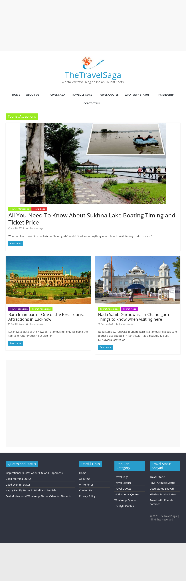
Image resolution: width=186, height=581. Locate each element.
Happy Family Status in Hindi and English (31, 490)
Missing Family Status (163, 494)
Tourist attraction (19, 308)
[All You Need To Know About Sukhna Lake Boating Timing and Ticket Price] (93, 125)
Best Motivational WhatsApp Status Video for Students (39, 496)
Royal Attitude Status (162, 482)
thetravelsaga (36, 228)
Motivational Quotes (126, 494)
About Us (32, 94)
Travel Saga (56, 94)
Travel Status (157, 477)
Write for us (86, 484)
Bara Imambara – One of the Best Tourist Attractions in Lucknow (46, 317)
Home (16, 94)
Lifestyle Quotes (124, 506)
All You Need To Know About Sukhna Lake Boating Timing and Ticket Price (91, 218)
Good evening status (18, 484)
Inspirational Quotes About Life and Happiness (34, 473)
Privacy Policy (87, 496)
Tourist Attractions (19, 208)
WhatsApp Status (137, 94)
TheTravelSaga (93, 74)
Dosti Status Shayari (162, 488)
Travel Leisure (81, 94)
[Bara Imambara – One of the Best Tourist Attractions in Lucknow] (48, 258)
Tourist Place (129, 308)
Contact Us (92, 103)
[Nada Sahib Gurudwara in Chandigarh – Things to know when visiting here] (138, 258)
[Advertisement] (93, 25)
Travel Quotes (108, 94)
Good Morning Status (18, 478)
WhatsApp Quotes (125, 500)
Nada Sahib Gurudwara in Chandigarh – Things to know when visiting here (135, 317)
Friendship (166, 94)
